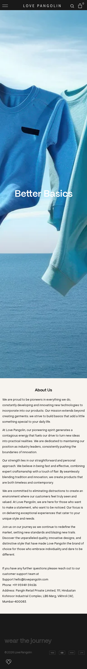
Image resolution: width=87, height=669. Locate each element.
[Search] (72, 6)
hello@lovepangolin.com (31, 579)
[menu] (5, 6)
